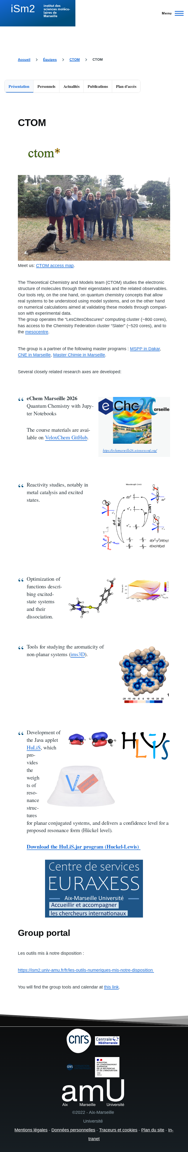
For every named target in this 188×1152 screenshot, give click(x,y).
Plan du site (152, 1130)
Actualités (71, 86)
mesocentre (36, 331)
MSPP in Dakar (145, 348)
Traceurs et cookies (118, 1130)
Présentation (19, 86)
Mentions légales (30, 1130)
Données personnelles (73, 1130)
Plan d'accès (126, 86)
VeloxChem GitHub (66, 437)
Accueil (24, 59)
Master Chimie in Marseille (79, 354)
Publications (98, 86)
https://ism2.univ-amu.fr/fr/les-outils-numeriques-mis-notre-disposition (86, 970)
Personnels (46, 86)
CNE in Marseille (34, 354)
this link (111, 987)
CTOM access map (55, 265)
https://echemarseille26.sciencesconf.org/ (130, 450)
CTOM (75, 59)
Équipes (50, 59)
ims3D (77, 654)
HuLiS (34, 747)
